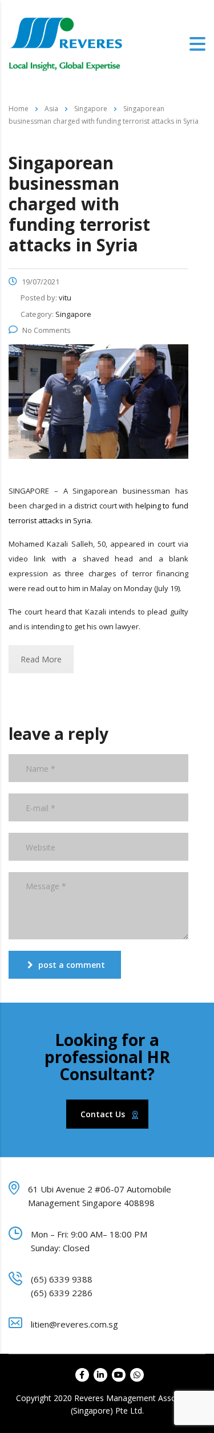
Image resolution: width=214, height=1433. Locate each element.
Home (19, 108)
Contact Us (102, 1114)
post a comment (71, 964)
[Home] (66, 43)
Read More (41, 659)
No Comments (46, 330)
